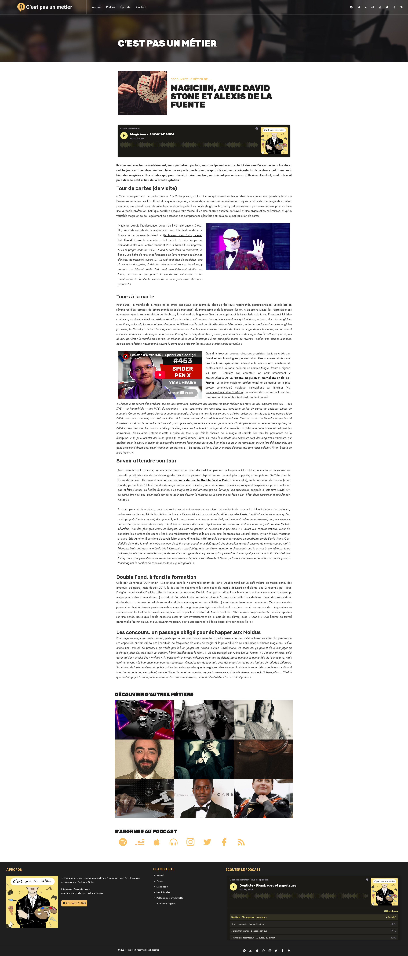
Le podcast (162, 886)
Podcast (111, 7)
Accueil (96, 7)
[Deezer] (358, 7)
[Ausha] (372, 7)
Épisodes (125, 7)
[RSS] (401, 7)
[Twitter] (387, 7)
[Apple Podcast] (365, 7)
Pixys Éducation (132, 878)
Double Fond (232, 583)
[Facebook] (394, 7)
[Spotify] (351, 7)
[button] (74, 903)
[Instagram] (380, 7)
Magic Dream (269, 368)
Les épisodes (163, 892)
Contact (141, 7)
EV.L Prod (107, 878)
